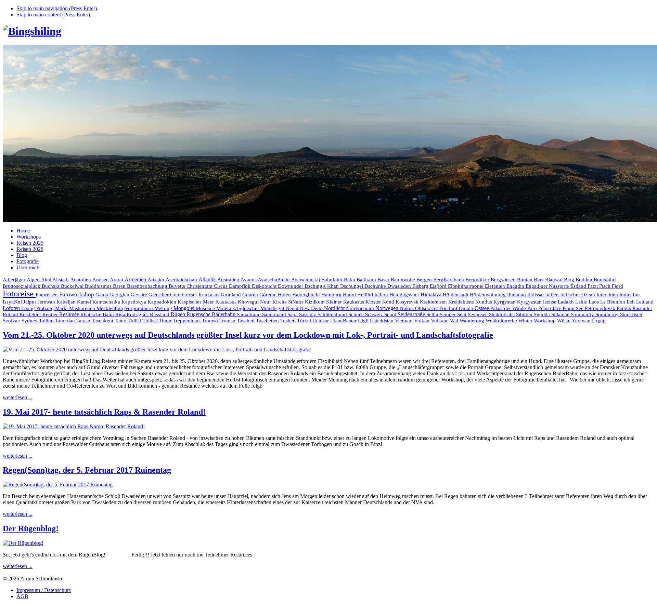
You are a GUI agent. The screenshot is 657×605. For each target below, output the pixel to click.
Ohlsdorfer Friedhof (437, 308)
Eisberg (421, 286)
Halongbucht (306, 294)
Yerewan (582, 320)
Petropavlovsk (601, 308)
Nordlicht (335, 308)
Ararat (117, 279)
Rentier (50, 314)
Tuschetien (268, 320)
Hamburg (332, 294)
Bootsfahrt (605, 279)
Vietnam (404, 320)
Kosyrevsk (408, 302)
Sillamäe (561, 314)
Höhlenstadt (456, 294)
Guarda (250, 294)
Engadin (516, 286)
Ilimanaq (517, 294)
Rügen (178, 314)
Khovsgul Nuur (255, 302)
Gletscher (159, 294)
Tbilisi (135, 320)
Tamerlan (65, 320)
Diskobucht (265, 286)
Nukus (407, 308)
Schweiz (374, 314)
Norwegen (387, 308)
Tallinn (47, 320)
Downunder (291, 286)
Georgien (120, 294)
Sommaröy (583, 314)
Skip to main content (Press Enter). (53, 14)
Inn (636, 294)
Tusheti (288, 320)
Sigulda (542, 314)
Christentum (200, 286)
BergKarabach (449, 279)
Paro (532, 308)
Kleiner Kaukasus (345, 302)
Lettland (645, 302)
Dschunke (375, 286)
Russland (160, 314)
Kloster (373, 302)
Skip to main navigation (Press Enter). (57, 8)
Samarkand (249, 314)
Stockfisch (631, 314)
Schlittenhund (333, 314)
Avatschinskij (306, 279)
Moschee (206, 308)
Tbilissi (150, 320)
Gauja (102, 294)
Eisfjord (439, 286)
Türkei (304, 320)
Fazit (593, 286)
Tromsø (228, 320)
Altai (46, 279)
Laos (594, 302)
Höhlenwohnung (488, 294)
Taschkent (103, 320)
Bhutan (525, 279)
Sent (462, 314)
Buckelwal (73, 286)
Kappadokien (162, 302)
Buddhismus (99, 286)
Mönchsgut (273, 308)
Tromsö (210, 320)
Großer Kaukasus (201, 294)
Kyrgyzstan (530, 302)
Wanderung (473, 320)
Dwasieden (399, 286)
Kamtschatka (106, 302)
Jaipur (30, 302)
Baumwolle (403, 279)
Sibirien (525, 314)
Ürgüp (599, 320)
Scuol (391, 314)
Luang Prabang (38, 308)
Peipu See (574, 308)
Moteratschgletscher (238, 308)
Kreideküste (461, 302)
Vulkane (440, 320)
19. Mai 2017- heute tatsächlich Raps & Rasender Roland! (104, 411)
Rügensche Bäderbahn (211, 314)
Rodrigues (138, 314)
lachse (550, 302)
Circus (221, 286)
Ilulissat (536, 294)
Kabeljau (66, 302)
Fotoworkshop (77, 294)
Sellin (433, 314)
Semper (448, 314)
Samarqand (274, 314)
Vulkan (422, 320)
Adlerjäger (15, 279)
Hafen (285, 294)
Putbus (624, 308)
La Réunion (613, 302)
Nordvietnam (360, 308)
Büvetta (177, 286)
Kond (389, 302)
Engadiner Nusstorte (548, 286)
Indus (626, 294)
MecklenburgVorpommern (125, 308)
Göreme (268, 294)
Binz (539, 279)
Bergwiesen (504, 279)
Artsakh (156, 279)
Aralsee (101, 279)
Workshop (545, 320)
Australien (229, 279)
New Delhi (312, 308)
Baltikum (367, 279)
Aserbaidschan (182, 279)
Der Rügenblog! (31, 528)
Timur (166, 320)
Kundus (484, 302)
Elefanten (495, 286)
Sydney (30, 320)
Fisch (605, 286)
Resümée (69, 314)
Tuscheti (246, 320)
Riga (121, 314)
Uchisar (321, 320)
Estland (579, 286)
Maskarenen (82, 308)
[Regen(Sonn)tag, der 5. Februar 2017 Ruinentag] (58, 484)
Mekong (163, 308)
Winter (526, 320)
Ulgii (364, 320)
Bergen (424, 279)
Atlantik (207, 279)
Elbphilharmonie (466, 286)
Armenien (136, 279)
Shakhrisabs (502, 314)
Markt (62, 308)
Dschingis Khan (322, 286)
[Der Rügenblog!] (23, 543)
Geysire (140, 294)
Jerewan (47, 302)
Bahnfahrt (332, 279)
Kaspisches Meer (196, 302)
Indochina (607, 294)
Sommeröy (607, 314)
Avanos (249, 279)
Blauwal (554, 279)
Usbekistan (382, 320)
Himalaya (432, 294)
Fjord (617, 286)
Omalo (467, 308)
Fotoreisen (47, 294)
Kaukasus (226, 301)
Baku (350, 279)
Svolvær (12, 320)
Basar (384, 279)
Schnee (356, 314)
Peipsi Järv (550, 308)
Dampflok (240, 286)
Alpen (34, 279)
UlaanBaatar (344, 320)
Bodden (585, 279)
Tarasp (84, 320)
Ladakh (566, 302)
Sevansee (478, 314)
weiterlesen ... (18, 397)
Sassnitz (308, 314)
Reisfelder (31, 314)
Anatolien (81, 279)
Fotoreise (19, 293)
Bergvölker (478, 279)
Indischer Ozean (578, 294)
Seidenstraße (412, 314)
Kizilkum (315, 302)
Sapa (293, 314)
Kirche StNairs (288, 302)
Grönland (231, 294)
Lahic (582, 302)
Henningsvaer (405, 294)
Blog (570, 279)
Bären (120, 286)
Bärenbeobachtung (148, 286)
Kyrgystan (505, 302)
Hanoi (350, 294)
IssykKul (13, 302)
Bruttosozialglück (22, 286)
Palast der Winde (508, 308)
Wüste (564, 320)
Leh (631, 302)
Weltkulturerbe (502, 320)
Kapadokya (134, 302)
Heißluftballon (373, 294)
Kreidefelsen (434, 302)
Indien (552, 294)
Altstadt (61, 279)
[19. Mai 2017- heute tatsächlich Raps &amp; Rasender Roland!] (74, 426)
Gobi (176, 294)
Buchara (51, 286)
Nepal (293, 308)
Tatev (121, 320)
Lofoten (12, 308)
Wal (455, 320)
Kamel (84, 302)
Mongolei (184, 308)
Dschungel (352, 286)
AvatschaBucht (274, 279)
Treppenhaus (187, 320)
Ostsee (482, 308)
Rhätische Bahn (97, 314)
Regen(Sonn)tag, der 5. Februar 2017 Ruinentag (87, 470)
